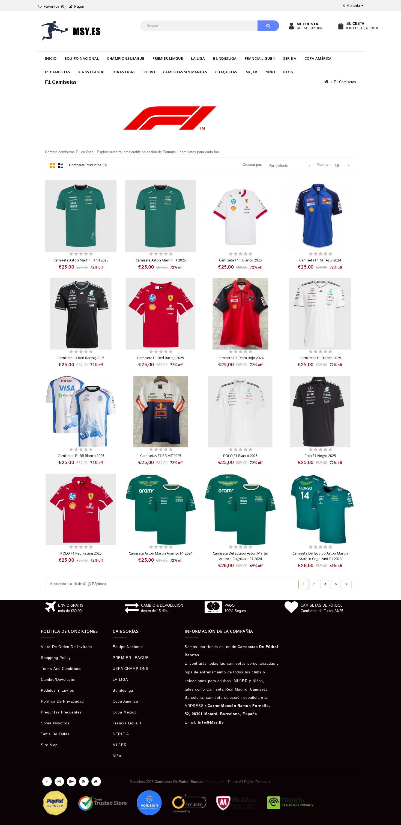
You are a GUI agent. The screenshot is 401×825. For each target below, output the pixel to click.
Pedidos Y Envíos (57, 690)
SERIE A (289, 58)
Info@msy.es (211, 722)
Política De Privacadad (62, 701)
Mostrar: (323, 164)
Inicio (50, 58)
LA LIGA (198, 58)
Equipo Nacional (82, 58)
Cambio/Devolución (59, 680)
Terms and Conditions (61, 669)
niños (258, 681)
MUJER (251, 72)
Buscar (268, 25)
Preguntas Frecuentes (61, 712)
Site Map (49, 745)
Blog (288, 72)
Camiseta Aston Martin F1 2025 (161, 260)
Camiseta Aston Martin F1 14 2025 (80, 260)
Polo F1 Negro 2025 (320, 455)
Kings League (91, 72)
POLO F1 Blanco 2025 (240, 455)
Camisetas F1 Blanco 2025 (320, 357)
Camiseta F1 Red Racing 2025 (81, 357)
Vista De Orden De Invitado (66, 647)
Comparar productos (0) (88, 165)
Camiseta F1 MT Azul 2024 (320, 260)
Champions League (125, 58)
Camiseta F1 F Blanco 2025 (240, 260)
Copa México (125, 712)
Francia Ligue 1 (260, 58)
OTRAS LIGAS (123, 72)
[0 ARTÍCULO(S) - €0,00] (340, 26)
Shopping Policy (56, 658)
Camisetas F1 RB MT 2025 (160, 455)
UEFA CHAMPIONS (130, 669)
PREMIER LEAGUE (167, 58)
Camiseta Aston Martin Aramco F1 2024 (160, 553)
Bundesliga (225, 58)
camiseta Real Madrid (227, 689)
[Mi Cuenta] (291, 26)
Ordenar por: (252, 164)
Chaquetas (226, 72)
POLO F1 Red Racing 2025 (80, 553)
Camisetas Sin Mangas (185, 72)
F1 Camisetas (57, 72)
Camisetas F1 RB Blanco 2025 (81, 455)
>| (346, 584)
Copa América (318, 58)
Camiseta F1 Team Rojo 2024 (240, 357)
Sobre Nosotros (55, 723)
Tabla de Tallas (55, 734)
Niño (270, 72)
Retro (149, 72)
